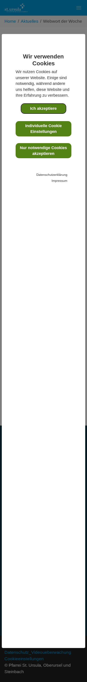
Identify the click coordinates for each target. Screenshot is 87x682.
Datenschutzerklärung (51, 174)
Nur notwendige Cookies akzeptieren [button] (43, 151)
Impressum (59, 180)
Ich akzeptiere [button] (43, 108)
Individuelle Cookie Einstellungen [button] (43, 129)
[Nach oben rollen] (76, 671)
